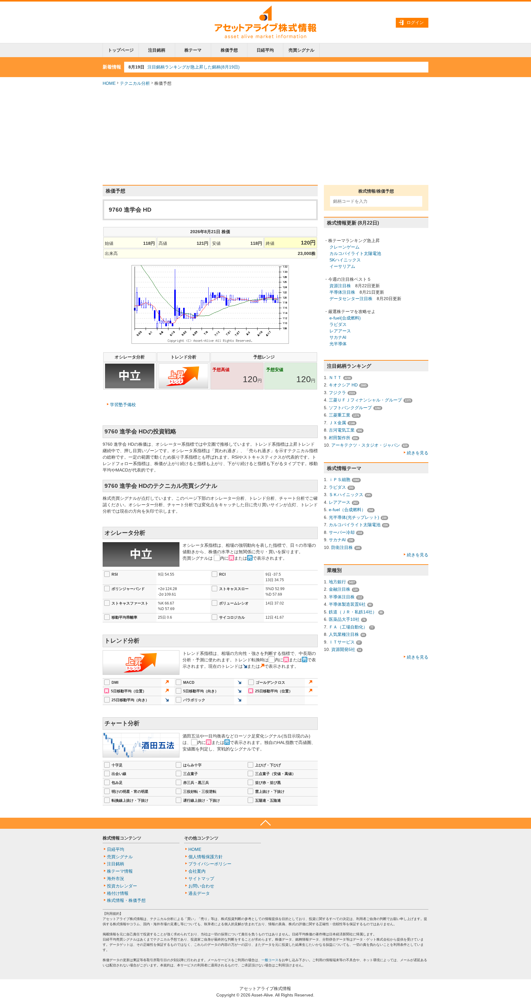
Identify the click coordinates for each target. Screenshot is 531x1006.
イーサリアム (342, 266)
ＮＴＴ (335, 377)
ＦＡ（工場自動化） (348, 626)
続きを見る (417, 452)
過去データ (199, 893)
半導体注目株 (342, 292)
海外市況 (115, 878)
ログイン (415, 22)
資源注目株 (340, 285)
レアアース (340, 330)
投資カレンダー (122, 885)
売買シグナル (301, 50)
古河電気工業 (342, 430)
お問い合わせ (201, 885)
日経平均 (265, 50)
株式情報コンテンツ (122, 838)
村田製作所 (339, 437)
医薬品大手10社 (344, 619)
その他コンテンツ (201, 838)
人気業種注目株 (344, 634)
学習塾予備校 (123, 404)
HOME (109, 83)
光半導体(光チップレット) (354, 517)
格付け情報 (117, 893)
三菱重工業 (339, 415)
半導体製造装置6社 (347, 604)
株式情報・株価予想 (126, 900)
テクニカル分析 (135, 83)
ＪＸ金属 (337, 422)
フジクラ (337, 392)
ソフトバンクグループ (350, 407)
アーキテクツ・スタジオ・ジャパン (365, 445)
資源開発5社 (343, 649)
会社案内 (197, 871)
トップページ (121, 50)
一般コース (270, 960)
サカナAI (337, 337)
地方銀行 (337, 581)
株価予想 (229, 50)
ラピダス (338, 324)
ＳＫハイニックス (346, 494)
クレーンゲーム (344, 247)
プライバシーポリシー (209, 863)
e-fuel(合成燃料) (345, 317)
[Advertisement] (265, 136)
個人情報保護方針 (205, 856)
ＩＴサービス (342, 642)
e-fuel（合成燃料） (347, 509)
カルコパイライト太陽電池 (355, 253)
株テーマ (193, 50)
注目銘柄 (156, 50)
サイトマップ (201, 878)
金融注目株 (339, 589)
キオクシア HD (343, 384)
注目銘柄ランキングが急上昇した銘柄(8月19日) (194, 67)
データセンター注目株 (350, 298)
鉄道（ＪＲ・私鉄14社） (353, 611)
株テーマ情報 (120, 871)
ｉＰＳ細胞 (339, 479)
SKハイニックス (345, 259)
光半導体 (338, 343)
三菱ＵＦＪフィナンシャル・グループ (365, 399)
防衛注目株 (342, 547)
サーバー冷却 (342, 532)
